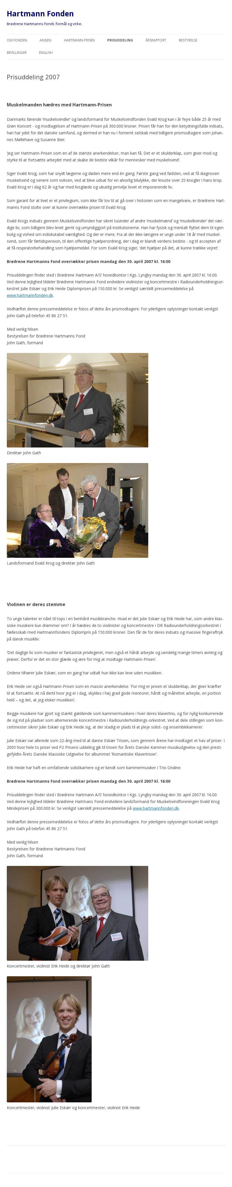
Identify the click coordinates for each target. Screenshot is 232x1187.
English (46, 52)
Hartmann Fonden (40, 13)
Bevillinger (17, 52)
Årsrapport (155, 40)
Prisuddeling (120, 40)
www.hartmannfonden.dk (30, 295)
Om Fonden (17, 40)
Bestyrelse (188, 40)
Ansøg (45, 40)
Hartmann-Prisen (79, 40)
